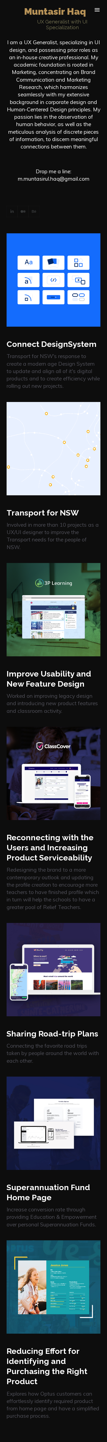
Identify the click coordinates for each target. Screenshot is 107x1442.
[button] (53, 364)
